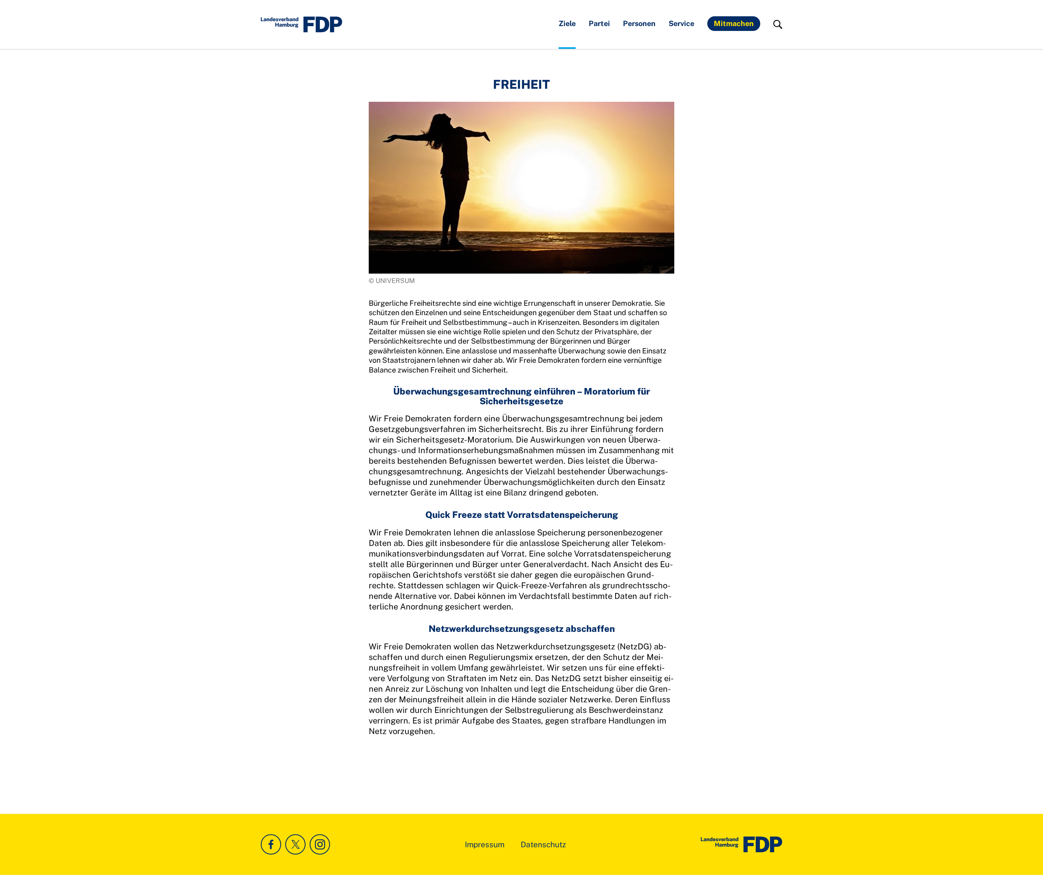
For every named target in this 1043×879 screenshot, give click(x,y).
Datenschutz (543, 844)
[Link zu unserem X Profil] (295, 844)
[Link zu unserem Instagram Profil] (320, 844)
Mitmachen (734, 23)
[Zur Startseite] (741, 844)
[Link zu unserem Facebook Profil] (271, 844)
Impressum (484, 844)
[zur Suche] (777, 24)
